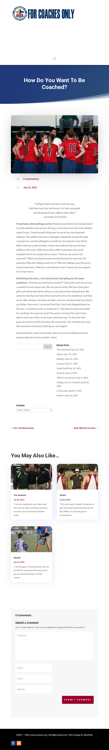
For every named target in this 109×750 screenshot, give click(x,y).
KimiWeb (88, 735)
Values (60, 354)
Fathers (60, 395)
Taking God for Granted (68, 382)
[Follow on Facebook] (13, 743)
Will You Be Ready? (66, 377)
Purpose (61, 363)
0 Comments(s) (31, 179)
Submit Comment (78, 700)
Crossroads (62, 390)
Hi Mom (61, 373)
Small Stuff (62, 368)
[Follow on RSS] (19, 743)
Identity (60, 359)
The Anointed (63, 349)
